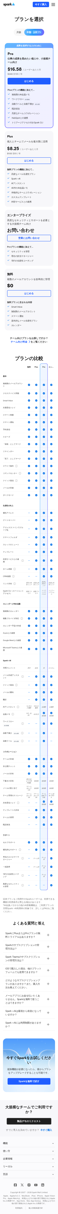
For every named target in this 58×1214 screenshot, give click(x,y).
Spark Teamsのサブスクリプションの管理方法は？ (22, 958)
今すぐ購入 (41, 4)
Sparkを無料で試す (29, 1081)
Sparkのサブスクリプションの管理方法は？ (22, 946)
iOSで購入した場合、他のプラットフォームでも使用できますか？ (23, 970)
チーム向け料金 (19, 341)
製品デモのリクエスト (29, 1121)
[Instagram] (29, 1185)
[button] (53, 4)
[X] (22, 1185)
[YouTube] (36, 1185)
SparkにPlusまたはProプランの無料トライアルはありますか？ (22, 935)
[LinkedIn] (42, 1185)
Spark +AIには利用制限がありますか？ (23, 1024)
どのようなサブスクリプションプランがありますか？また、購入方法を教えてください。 (22, 984)
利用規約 (18, 1208)
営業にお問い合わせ (29, 237)
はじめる (29, 160)
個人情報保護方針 (36, 1208)
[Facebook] (15, 1185)
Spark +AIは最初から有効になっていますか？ (23, 1012)
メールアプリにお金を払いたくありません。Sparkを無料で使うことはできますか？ (22, 999)
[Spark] (9, 4)
